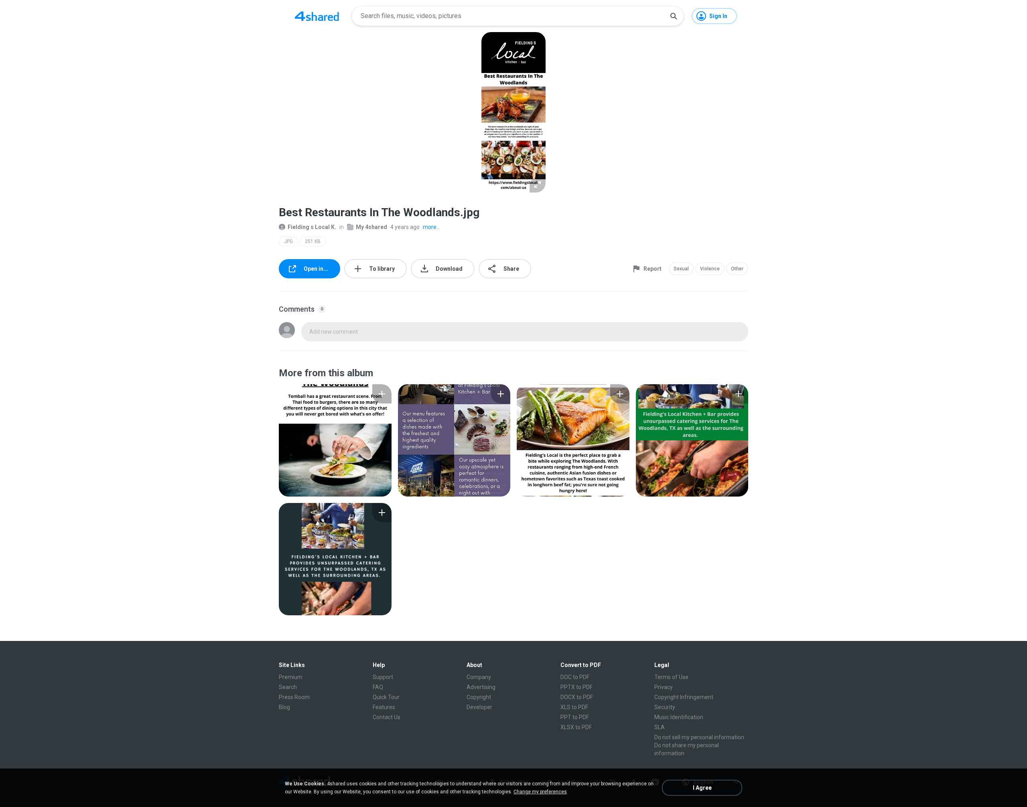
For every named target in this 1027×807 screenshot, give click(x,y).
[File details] (335, 440)
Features (384, 707)
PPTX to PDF (576, 687)
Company (479, 677)
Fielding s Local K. (312, 227)
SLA (659, 727)
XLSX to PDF (576, 727)
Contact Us (386, 717)
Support (383, 677)
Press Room (294, 697)
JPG (288, 241)
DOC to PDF (574, 677)
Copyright (479, 697)
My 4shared (371, 227)
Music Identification (678, 717)
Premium (290, 677)
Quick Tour (386, 697)
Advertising (481, 687)
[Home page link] (317, 16)
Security (664, 707)
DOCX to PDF (576, 697)
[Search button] (673, 16)
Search (288, 687)
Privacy (663, 687)
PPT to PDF (574, 717)
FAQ (378, 687)
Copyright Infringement (683, 697)
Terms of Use (671, 677)
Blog (284, 707)
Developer (479, 707)
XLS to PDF (574, 707)
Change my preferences (540, 792)
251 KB (313, 241)
